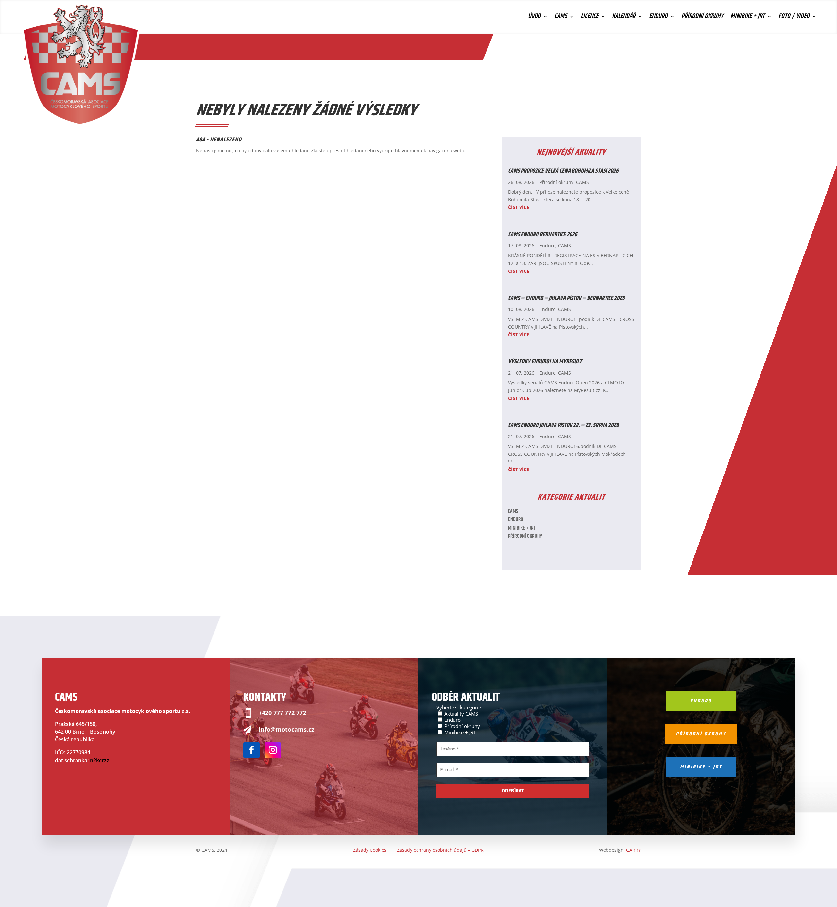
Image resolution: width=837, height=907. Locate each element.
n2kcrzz (99, 760)
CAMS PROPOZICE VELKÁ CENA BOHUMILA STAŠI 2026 (563, 170)
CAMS (561, 17)
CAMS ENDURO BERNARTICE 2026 (542, 234)
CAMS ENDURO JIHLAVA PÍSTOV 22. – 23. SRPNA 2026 (563, 425)
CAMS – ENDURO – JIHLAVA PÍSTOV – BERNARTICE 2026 (566, 298)
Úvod (534, 17)
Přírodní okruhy (702, 17)
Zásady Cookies (369, 850)
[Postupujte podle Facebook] (251, 750)
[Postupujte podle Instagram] (273, 750)
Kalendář (623, 17)
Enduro (658, 17)
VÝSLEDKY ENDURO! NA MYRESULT (545, 361)
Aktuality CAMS (460, 713)
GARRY (633, 850)
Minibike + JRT (747, 17)
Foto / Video (794, 17)
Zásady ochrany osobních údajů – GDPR (440, 850)
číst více (518, 207)
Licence (589, 17)
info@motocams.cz (286, 729)
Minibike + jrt (701, 767)
